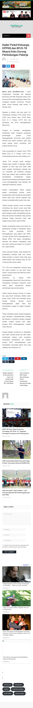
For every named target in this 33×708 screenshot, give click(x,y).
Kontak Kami (7, 684)
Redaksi (6, 689)
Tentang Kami (18, 684)
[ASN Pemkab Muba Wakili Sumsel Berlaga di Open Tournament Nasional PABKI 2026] (16, 449)
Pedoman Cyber (19, 693)
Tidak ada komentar (14, 61)
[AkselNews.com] (16, 25)
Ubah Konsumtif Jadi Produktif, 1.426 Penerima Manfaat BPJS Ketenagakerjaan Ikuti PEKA (16, 493)
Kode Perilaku (7, 693)
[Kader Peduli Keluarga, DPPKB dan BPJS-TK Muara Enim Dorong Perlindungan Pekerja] (16, 79)
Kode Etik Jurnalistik (18, 689)
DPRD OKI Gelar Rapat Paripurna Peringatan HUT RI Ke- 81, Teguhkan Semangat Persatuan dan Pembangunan (15, 431)
